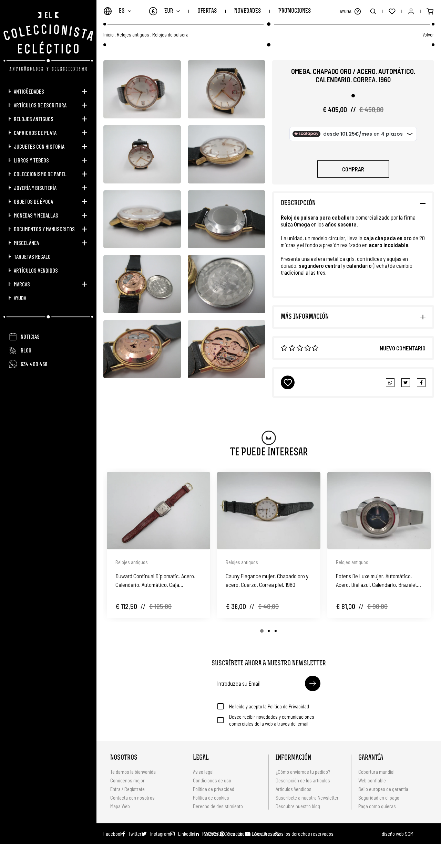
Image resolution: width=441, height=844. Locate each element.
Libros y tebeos (31, 160)
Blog (26, 350)
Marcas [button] (22, 284)
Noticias (30, 336)
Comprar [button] (353, 169)
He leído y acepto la (269, 706)
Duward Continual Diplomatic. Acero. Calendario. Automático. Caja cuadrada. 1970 (155, 580)
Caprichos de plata (35, 132)
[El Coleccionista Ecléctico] (48, 41)
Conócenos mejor (127, 780)
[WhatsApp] (390, 382)
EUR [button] (162, 11)
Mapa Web (120, 806)
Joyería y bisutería (35, 187)
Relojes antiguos (33, 118)
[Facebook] (405, 382)
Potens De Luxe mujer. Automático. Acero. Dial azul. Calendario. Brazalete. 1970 (378, 580)
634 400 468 (34, 363)
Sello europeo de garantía (383, 789)
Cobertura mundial (376, 772)
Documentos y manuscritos (44, 228)
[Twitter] (421, 382)
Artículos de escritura (40, 105)
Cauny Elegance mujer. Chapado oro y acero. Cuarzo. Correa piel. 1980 (267, 580)
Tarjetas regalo (32, 256)
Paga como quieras (377, 806)
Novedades (247, 11)
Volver (428, 34)
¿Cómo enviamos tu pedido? (303, 772)
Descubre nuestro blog (298, 806)
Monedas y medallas (36, 215)
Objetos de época (33, 201)
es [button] (121, 11)
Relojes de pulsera (170, 34)
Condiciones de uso (212, 780)
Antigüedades (29, 91)
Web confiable (372, 780)
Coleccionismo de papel (40, 173)
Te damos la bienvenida (133, 772)
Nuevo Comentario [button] (402, 348)
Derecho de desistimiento (218, 806)
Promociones (294, 11)
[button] (357, 11)
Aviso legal (203, 772)
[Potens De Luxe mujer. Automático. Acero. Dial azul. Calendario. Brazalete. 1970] (379, 510)
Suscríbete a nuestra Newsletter (307, 797)
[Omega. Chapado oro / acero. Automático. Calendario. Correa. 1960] (142, 89)
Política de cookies (211, 797)
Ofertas (207, 11)
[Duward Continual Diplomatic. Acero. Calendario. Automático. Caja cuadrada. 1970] (158, 510)
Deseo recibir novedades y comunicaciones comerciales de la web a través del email (271, 720)
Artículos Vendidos (36, 270)
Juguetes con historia (39, 146)
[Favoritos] (392, 11)
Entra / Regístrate (127, 789)
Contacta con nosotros (132, 797)
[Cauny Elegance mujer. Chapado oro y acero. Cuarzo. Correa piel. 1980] (268, 510)
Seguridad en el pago (378, 797)
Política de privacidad (213, 789)
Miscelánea (26, 242)
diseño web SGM (397, 834)
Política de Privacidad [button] (288, 706)
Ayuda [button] (20, 297)
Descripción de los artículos (303, 780)
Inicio (108, 34)
